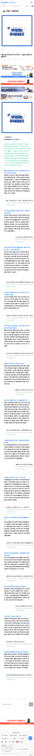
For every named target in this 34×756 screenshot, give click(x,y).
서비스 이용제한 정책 (23, 735)
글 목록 (10, 698)
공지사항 (14, 738)
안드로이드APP (5, 738)
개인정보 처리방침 (13, 735)
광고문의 (22, 738)
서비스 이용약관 (5, 735)
